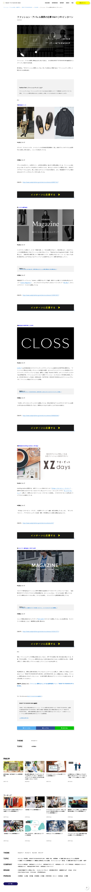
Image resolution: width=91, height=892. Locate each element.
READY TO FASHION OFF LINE (37, 858)
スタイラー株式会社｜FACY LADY (27, 548)
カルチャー (21, 852)
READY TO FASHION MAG (27, 7)
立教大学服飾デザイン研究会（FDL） (27, 870)
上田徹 (26, 876)
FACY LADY (40, 619)
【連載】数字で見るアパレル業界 (74, 860)
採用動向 (34, 746)
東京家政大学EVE (54, 870)
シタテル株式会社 (22, 207)
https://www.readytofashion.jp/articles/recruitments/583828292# (40, 415)
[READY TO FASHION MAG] (12, 3)
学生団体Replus (42, 872)
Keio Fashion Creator (24, 872)
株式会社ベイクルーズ (81, 864)
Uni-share (33, 872)
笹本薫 (31, 876)
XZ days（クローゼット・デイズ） (60, 488)
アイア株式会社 (69, 864)
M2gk (70, 870)
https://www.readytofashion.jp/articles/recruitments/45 (38, 523)
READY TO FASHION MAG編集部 (34, 696)
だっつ (55, 876)
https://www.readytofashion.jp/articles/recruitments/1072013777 (40, 631)
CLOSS (19, 368)
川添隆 (42, 876)
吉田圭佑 (61, 876)
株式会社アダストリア (49, 864)
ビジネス (35, 852)
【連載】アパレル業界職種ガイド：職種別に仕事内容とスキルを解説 (34, 860)
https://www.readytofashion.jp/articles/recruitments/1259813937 (40, 295)
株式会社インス (22, 105)
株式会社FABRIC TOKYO (33, 866)
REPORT (62, 2)
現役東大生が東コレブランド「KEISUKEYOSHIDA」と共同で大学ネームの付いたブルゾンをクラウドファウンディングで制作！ (40, 391)
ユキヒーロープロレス (43, 870)
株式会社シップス (60, 864)
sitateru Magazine (25, 282)
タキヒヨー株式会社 (23, 864)
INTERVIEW (55, 2)
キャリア (41, 852)
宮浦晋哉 (37, 876)
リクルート (34, 740)
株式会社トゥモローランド (47, 866)
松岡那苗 (21, 876)
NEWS (67, 2)
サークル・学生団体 (23, 858)
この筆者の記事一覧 (23, 718)
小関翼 (66, 876)
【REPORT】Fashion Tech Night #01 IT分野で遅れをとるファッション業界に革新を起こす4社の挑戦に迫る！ (37, 269)
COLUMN (47, 2)
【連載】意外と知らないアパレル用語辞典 (69, 858)
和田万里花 (48, 876)
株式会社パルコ (22, 866)
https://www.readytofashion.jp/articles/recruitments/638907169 (40, 182)
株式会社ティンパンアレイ (36, 864)
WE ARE (65, 282)
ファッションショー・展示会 (58, 860)
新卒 (85, 860)
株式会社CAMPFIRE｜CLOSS (25, 325)
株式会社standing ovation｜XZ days (28, 446)
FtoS (75, 870)
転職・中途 (49, 858)
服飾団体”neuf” (63, 870)
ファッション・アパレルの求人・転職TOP (11, 7)
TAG (72, 2)
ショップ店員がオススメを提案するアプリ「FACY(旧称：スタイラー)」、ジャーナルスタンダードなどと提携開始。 (38, 607)
